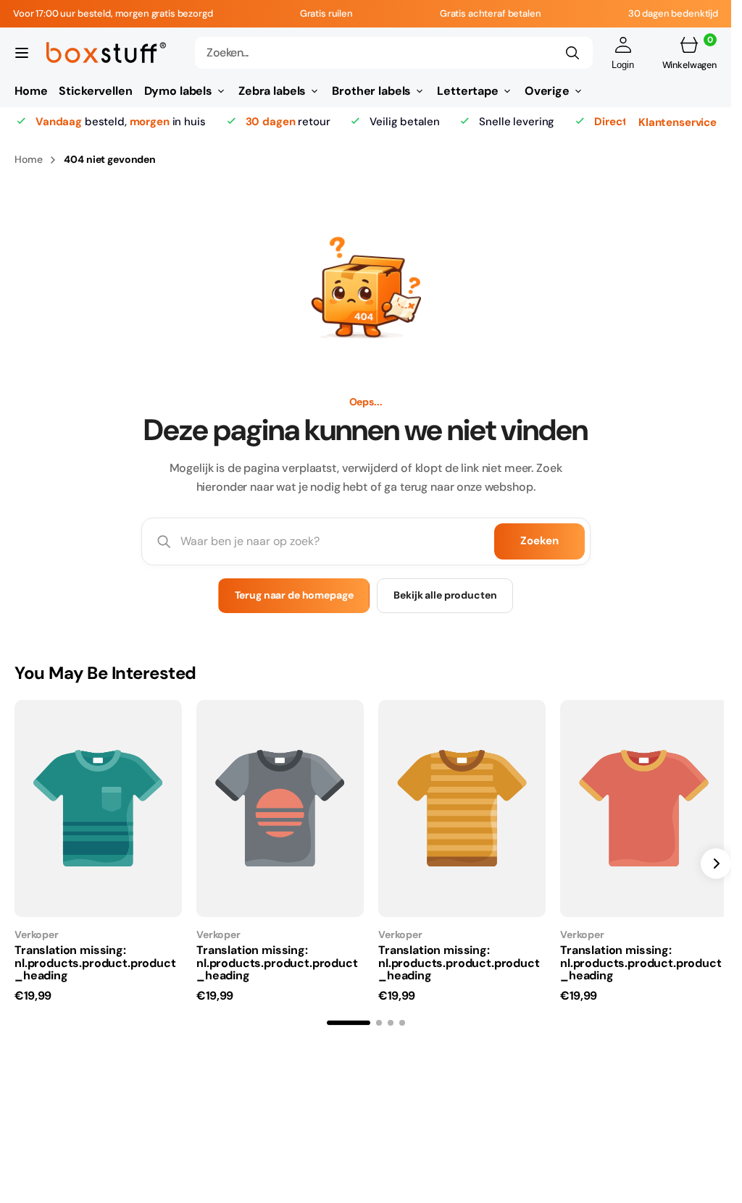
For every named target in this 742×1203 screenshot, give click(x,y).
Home (28, 159)
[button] (22, 53)
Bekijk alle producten (444, 595)
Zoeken (539, 540)
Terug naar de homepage (294, 595)
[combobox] (394, 53)
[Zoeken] (572, 53)
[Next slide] (716, 862)
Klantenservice (677, 121)
